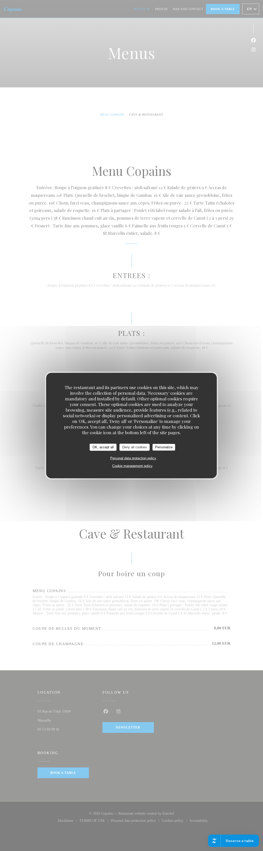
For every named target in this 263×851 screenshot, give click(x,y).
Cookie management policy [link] (132, 466)
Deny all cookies (134, 447)
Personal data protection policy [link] (133, 458)
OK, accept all (103, 447)
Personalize (164, 447)
